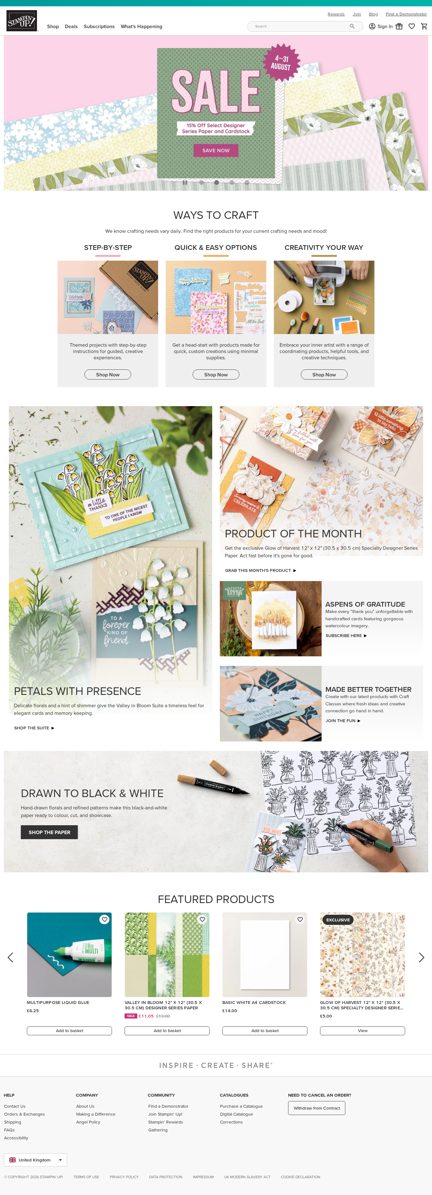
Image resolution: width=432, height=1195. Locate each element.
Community (161, 1095)
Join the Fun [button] (340, 718)
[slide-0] (201, 181)
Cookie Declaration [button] (300, 1177)
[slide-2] (231, 181)
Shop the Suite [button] (31, 726)
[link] (412, 26)
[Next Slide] (421, 964)
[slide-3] (247, 181)
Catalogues (234, 1095)
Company (87, 1095)
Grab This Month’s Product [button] (258, 568)
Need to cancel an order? (319, 1095)
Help (9, 1095)
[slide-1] (216, 181)
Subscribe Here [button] (344, 633)
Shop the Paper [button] (49, 830)
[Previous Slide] (11, 964)
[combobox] (305, 26)
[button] (399, 26)
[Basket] (424, 26)
